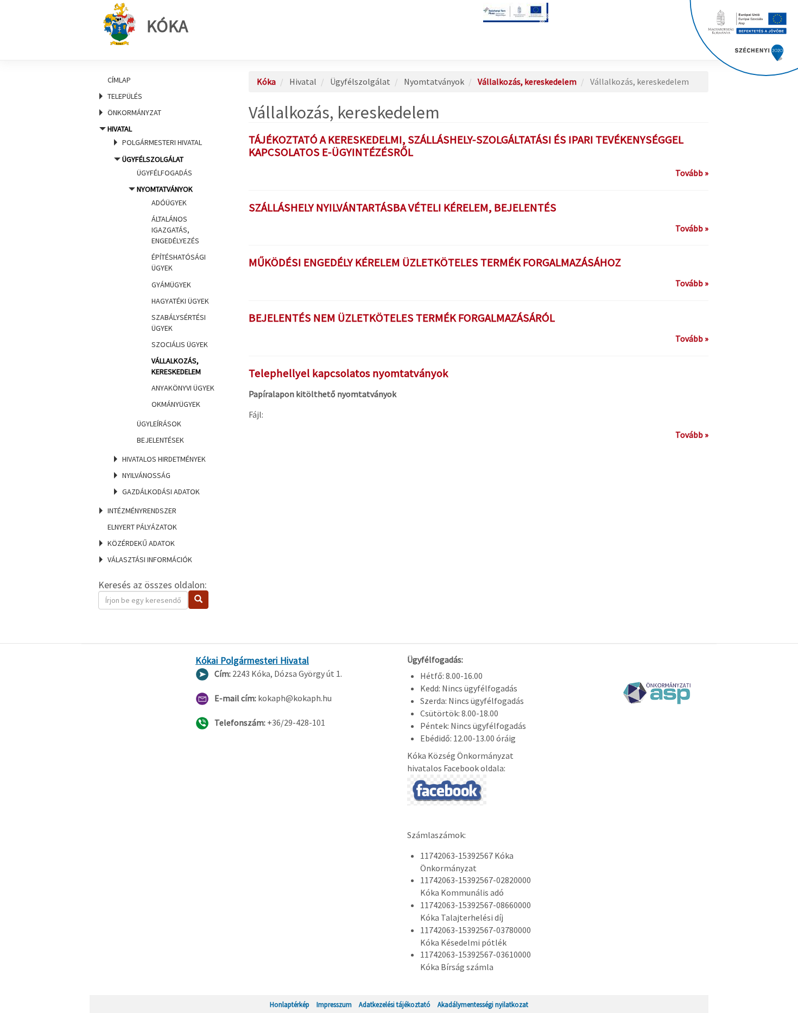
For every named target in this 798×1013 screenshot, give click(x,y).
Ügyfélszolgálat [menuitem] (168, 299)
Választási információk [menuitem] (149, 559)
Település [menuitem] (124, 96)
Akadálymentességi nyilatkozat (483, 1004)
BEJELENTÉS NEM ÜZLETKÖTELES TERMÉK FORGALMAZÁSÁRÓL (402, 318)
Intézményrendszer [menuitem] (141, 510)
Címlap (119, 80)
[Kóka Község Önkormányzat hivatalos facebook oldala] (446, 788)
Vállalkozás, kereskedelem (527, 81)
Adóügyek (169, 202)
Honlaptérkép (289, 1004)
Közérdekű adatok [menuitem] (141, 543)
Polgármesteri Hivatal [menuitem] (162, 142)
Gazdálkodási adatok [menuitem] (161, 491)
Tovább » (691, 172)
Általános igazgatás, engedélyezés (175, 230)
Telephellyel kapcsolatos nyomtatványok (348, 373)
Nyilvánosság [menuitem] (146, 475)
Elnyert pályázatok (142, 527)
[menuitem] (160, 80)
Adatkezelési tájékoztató (394, 1004)
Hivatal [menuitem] (160, 310)
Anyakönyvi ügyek (182, 388)
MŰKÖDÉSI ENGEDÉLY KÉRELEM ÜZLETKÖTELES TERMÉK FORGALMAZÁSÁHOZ (435, 262)
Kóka (167, 26)
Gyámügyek (171, 285)
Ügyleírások (159, 424)
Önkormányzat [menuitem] (134, 112)
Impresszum (334, 1004)
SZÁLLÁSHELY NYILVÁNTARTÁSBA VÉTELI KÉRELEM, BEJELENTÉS (402, 207)
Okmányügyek (175, 404)
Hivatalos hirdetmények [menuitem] (164, 459)
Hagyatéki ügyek (180, 301)
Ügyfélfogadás (164, 173)
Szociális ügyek (179, 344)
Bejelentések (160, 440)
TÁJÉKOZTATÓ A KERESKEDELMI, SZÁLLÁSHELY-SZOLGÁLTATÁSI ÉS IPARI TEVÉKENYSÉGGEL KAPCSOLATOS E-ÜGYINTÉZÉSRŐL (466, 146)
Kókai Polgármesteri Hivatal (252, 660)
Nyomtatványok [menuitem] (175, 297)
